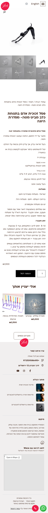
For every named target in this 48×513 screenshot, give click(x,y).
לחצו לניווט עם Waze (34, 448)
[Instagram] (24, 371)
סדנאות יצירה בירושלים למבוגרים (20, 395)
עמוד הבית (40, 102)
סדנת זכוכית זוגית (26, 385)
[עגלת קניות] (27, 3)
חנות (31, 102)
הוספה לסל (25, 273)
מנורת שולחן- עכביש (35, 316)
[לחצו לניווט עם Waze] (42, 443)
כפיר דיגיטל (15, 508)
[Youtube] (18, 371)
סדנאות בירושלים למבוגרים (23, 404)
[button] (43, 3)
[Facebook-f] (30, 371)
